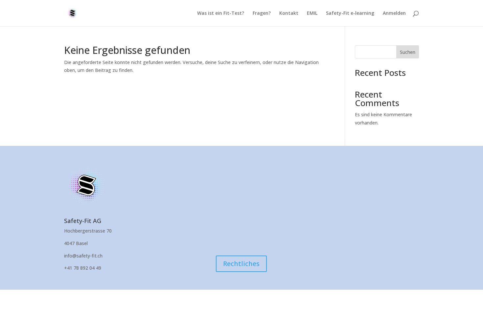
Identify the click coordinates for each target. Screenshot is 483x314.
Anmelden (394, 13)
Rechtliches (241, 263)
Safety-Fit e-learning (350, 13)
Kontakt (288, 13)
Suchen (407, 52)
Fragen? (262, 13)
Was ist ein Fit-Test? (220, 13)
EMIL (312, 13)
